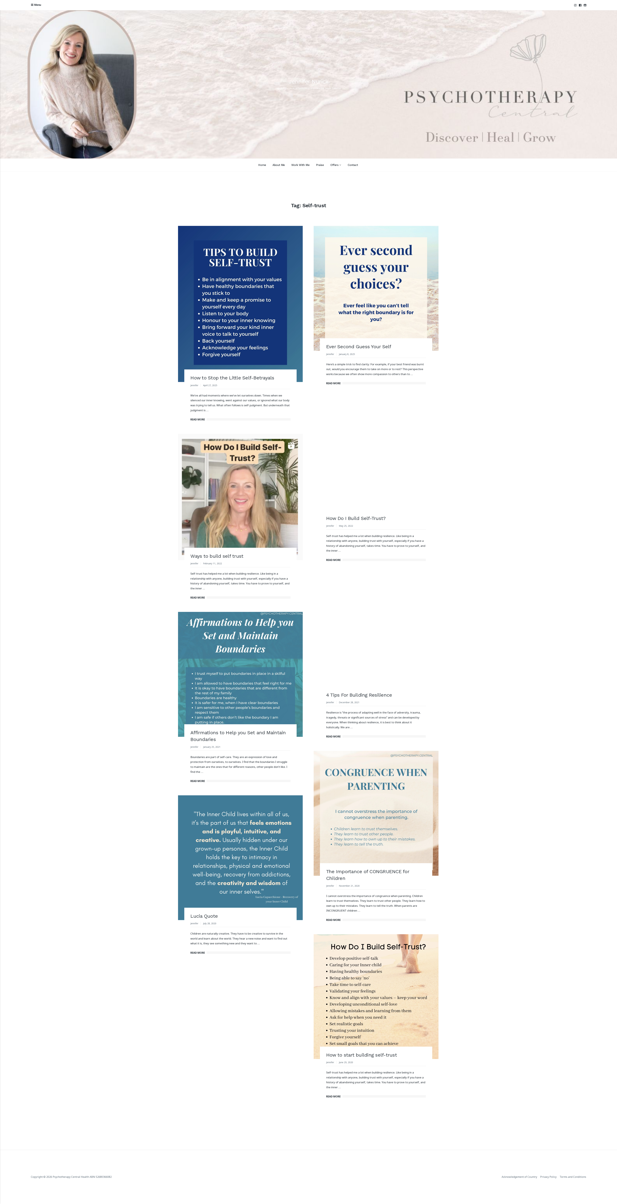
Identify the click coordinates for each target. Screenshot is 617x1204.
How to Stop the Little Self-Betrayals (232, 378)
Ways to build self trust (216, 556)
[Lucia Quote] (240, 857)
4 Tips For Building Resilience (359, 695)
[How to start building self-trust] (376, 996)
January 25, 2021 (211, 746)
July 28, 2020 (209, 923)
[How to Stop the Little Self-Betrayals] (240, 304)
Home (262, 165)
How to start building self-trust (361, 1055)
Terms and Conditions (573, 1177)
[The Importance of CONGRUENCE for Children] (376, 813)
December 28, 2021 (349, 702)
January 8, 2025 (347, 354)
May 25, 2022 (346, 525)
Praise (320, 165)
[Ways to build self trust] (240, 497)
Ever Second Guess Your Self (358, 346)
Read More (197, 419)
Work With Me (300, 165)
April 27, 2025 (210, 385)
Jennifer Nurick (308, 81)
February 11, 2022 (212, 563)
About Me (279, 165)
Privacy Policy (548, 1177)
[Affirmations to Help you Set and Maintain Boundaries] (240, 674)
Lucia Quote (204, 916)
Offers (334, 165)
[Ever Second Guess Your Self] (376, 288)
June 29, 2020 (346, 1062)
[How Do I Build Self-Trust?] (376, 460)
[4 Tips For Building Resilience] (376, 636)
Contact (353, 165)
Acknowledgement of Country (519, 1177)
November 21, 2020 (349, 885)
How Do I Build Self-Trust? (356, 518)
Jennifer (194, 385)
